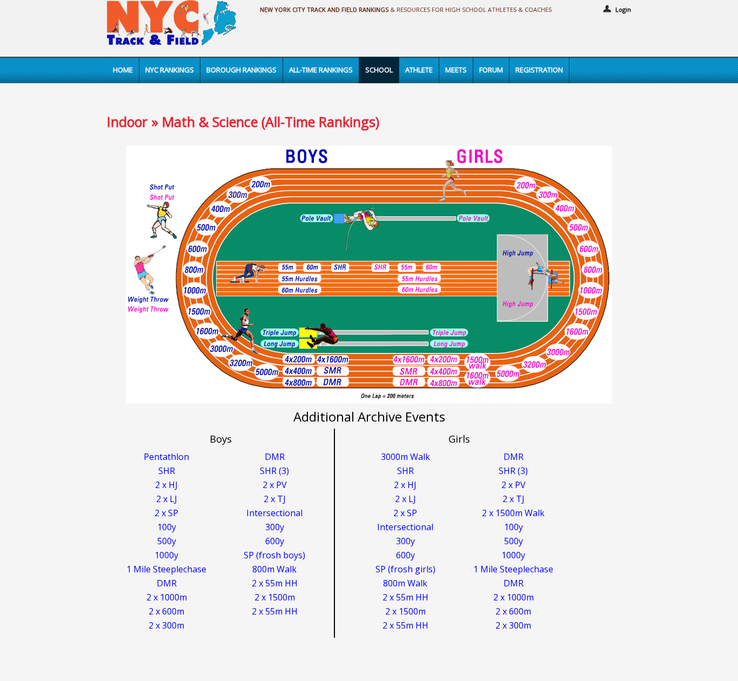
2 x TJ (275, 499)
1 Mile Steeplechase (166, 569)
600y (274, 541)
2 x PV (275, 485)
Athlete (419, 70)
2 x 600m (166, 611)
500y (166, 541)
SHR (166, 471)
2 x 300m (166, 625)
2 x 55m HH (275, 583)
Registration (539, 70)
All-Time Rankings (321, 70)
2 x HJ (166, 485)
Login (623, 9)
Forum (491, 70)
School (379, 70)
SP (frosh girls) (405, 569)
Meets (456, 70)
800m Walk (274, 569)
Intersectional (274, 513)
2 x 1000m (166, 597)
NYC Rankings (169, 70)
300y (274, 527)
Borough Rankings (241, 70)
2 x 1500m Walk (513, 513)
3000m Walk (405, 457)
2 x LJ (166, 499)
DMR (275, 457)
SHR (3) (274, 471)
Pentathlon (166, 457)
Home (123, 70)
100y (166, 527)
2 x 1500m (274, 597)
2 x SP (166, 513)
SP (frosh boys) (274, 555)
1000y (166, 555)
